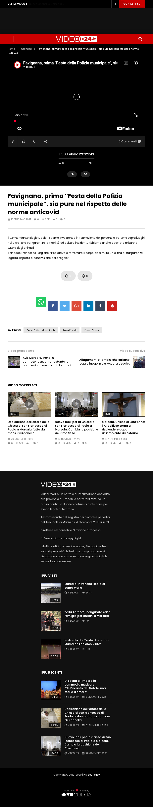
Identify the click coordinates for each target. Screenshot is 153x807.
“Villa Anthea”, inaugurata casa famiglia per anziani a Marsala (87, 614)
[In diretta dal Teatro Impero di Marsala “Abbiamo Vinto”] (51, 649)
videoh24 (73, 592)
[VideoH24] (76, 39)
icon (29, 403)
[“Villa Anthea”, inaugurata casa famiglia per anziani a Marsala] (51, 621)
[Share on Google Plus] (76, 306)
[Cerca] (140, 39)
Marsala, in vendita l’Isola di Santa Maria (85, 586)
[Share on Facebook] (53, 306)
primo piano (91, 330)
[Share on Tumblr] (100, 306)
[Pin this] (112, 306)
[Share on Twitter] (65, 306)
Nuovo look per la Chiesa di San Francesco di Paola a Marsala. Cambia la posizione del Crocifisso (48, 4)
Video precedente (21, 351)
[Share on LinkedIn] (88, 306)
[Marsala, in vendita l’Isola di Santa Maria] (51, 593)
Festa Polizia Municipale (40, 330)
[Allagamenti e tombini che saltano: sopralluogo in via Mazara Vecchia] (139, 362)
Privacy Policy (91, 774)
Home (11, 49)
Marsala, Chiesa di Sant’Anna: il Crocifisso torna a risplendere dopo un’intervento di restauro (123, 427)
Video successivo (132, 351)
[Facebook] (115, 4)
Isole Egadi (69, 330)
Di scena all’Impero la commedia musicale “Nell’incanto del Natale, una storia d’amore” (85, 686)
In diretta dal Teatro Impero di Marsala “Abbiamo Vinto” (87, 642)
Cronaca (26, 49)
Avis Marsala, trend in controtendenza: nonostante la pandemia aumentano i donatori (47, 361)
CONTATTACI (132, 4)
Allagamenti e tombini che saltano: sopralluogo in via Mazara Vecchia (104, 362)
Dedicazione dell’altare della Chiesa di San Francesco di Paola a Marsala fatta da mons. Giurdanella (28, 427)
